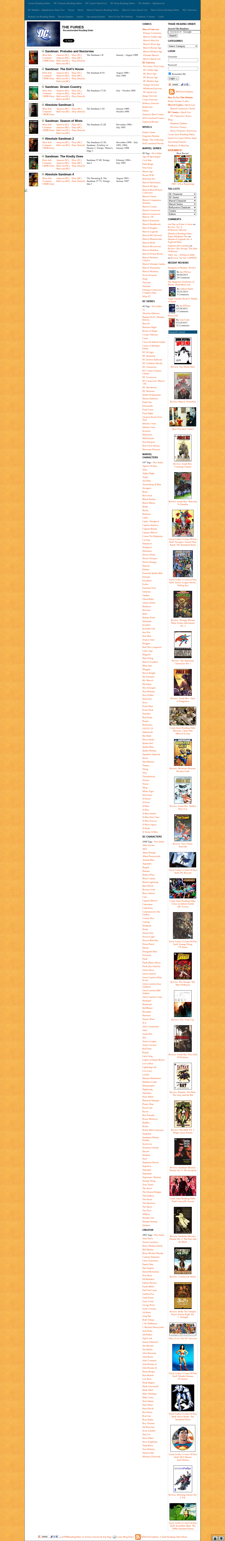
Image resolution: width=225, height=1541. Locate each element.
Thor (144, 772)
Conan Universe (150, 99)
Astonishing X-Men (151, 484)
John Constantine (150, 1026)
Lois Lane (147, 1071)
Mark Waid (147, 1390)
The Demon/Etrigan (151, 1192)
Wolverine (147, 795)
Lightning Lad (149, 1067)
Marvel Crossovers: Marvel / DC (151, 215)
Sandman (146, 1133)
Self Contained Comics (153, 118)
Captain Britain (149, 528)
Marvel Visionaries (151, 267)
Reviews (174, 127)
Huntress (146, 1015)
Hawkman (147, 1004)
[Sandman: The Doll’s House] (33, 81)
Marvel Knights (149, 228)
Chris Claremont (150, 1260)
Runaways (147, 724)
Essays (183, 127)
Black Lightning (150, 882)
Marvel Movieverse (151, 246)
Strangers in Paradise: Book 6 (182, 267)
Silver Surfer (148, 739)
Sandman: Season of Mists (63, 121)
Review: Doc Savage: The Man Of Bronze (183, 983)
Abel (144, 849)
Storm (145, 758)
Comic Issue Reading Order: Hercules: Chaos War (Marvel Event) (182, 731)
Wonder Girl (148, 1218)
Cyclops (146, 540)
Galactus (146, 591)
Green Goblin (148, 602)
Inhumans (147, 621)
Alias (144, 469)
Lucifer (145, 1074)
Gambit (145, 595)
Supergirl (146, 1169)
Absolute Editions (151, 313)
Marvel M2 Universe (152, 235)
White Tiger (148, 791)
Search (80, 16)
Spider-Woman (149, 750)
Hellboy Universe (150, 103)
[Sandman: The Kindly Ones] (33, 168)
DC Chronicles (149, 367)
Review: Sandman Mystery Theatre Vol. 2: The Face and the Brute (182, 1239)
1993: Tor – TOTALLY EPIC (181, 255)
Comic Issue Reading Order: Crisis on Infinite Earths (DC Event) (182, 904)
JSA (144, 1037)
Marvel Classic (149, 196)
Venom (145, 780)
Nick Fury (147, 699)
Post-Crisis (159, 66)
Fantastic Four (149, 588)
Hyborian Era (148, 178)
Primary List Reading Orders (41, 16)
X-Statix (146, 828)
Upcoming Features (96, 16)
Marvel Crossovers (151, 210)
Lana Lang (147, 1056)
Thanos (145, 765)
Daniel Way (147, 1264)
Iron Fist (146, 632)
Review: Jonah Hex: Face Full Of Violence (183, 1056)
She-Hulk (146, 735)
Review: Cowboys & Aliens (183, 1276)
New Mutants (148, 691)
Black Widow (148, 503)
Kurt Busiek (148, 1375)
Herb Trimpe (148, 1319)
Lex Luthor (147, 1063)
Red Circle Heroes (151, 445)
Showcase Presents (151, 449)
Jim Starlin (147, 1349)
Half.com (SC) (63, 60)
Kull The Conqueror (152, 647)
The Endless (148, 1195)
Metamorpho (148, 1085)
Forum (71, 10)
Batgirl (145, 867)
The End (146, 282)
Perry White (148, 1096)
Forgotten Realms (150, 136)
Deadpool (147, 547)
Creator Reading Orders (39, 3)
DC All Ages (148, 352)
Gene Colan (148, 1301)
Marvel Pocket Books (152, 253)
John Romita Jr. (149, 1364)
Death (145, 929)
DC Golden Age (150, 70)
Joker (144, 1030)
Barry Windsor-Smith (152, 1246)
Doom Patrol (148, 944)
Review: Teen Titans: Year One (183, 845)
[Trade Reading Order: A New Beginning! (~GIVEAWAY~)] (183, 181)
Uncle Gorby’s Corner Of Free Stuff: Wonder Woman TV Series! (183, 1376)
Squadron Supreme (151, 754)
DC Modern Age (151, 81)
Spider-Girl (147, 743)
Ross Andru (147, 1419)
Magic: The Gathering (152, 139)
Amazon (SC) (62, 55)
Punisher (146, 713)
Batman (146, 871)
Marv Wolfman (149, 1393)
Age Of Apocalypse (151, 156)
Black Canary (148, 878)
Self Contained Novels (153, 143)
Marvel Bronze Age (152, 47)
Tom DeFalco (148, 1449)
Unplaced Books (150, 121)
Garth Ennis (148, 1297)
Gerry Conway (149, 1308)
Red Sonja (147, 717)
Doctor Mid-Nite (150, 940)
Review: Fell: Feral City (182, 1019)
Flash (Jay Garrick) (151, 966)
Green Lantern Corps (152, 997)
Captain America (150, 525)
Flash (144, 959)
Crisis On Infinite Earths (153, 342)
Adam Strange (149, 852)
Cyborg (146, 922)
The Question (148, 1203)
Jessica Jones (148, 639)
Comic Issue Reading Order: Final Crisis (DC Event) (182, 1200)
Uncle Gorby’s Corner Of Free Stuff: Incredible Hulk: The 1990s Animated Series (183, 1526)
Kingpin (146, 643)
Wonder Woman (150, 1221)
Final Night (147, 413)
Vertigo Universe (151, 84)
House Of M (148, 175)
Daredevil (147, 543)
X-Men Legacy (149, 824)
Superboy (147, 1166)
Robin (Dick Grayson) (152, 1130)
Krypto (145, 1052)
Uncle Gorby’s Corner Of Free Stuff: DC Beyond (183, 871)
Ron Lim (146, 1416)
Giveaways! (175, 150)
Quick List (190, 105)
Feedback (172, 145)
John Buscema (149, 1353)
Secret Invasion (149, 275)
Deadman (146, 925)
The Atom (147, 1188)
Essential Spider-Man (152, 573)
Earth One (147, 402)
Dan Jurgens (148, 1268)
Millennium (148, 438)
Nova (144, 702)
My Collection (190, 10)
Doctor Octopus (149, 558)
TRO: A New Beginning (183, 184)
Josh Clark (184, 319)
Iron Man (146, 636)
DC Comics (173, 112)
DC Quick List (150, 92)
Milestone (147, 434)
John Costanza (149, 1360)
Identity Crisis (149, 423)
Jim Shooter (148, 1345)
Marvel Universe (150, 29)
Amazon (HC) (62, 58)
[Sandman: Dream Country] (33, 99)
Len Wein (147, 1379)
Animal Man (148, 860)
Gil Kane (146, 1312)
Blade (145, 506)
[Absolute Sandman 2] (33, 150)
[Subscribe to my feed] (171, 94)
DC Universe (148, 62)
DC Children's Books (152, 363)
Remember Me (178, 74)
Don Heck (147, 1275)
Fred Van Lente (149, 1290)
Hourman (146, 1011)
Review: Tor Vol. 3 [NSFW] (184, 258)
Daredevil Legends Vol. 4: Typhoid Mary (180, 240)
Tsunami (146, 286)
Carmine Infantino (151, 1257)
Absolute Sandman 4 (59, 174)
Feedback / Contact (145, 16)
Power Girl (147, 1107)
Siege (145, 278)
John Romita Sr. (149, 1368)
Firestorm (146, 955)
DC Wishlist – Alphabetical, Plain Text (46, 10)
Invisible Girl (148, 628)
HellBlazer (147, 1008)
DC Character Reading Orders (68, 3)
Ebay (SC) (76, 55)
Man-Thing (147, 658)
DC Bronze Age (150, 77)
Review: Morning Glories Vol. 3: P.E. (183, 1496)
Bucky (145, 510)
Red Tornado (148, 1115)
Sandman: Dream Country (63, 87)
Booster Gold (148, 889)
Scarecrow (147, 1144)
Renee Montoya (150, 1119)
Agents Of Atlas (149, 466)
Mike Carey (148, 1397)
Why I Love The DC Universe (183, 1338)
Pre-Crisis (147, 66)
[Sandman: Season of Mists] (33, 133)
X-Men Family (149, 813)
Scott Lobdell (148, 1430)
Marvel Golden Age (152, 36)
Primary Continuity (152, 33)
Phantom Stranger (150, 1100)
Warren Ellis (148, 1453)
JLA (144, 1022)
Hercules (146, 610)
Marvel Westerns (150, 271)
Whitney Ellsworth (151, 1456)
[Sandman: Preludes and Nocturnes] (33, 63)
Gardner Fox (148, 1294)
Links (161, 16)
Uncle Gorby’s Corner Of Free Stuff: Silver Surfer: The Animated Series (183, 1416)
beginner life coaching (178, 245)
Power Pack (147, 710)
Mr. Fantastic (148, 676)
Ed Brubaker (148, 1279)
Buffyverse (147, 107)
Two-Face (147, 1210)
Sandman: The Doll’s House (64, 69)
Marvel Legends (150, 231)
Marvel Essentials (150, 220)
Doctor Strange (149, 562)
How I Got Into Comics (183, 429)
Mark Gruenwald (150, 1386)
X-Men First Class (150, 817)
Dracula (146, 565)
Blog (170, 119)
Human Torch (148, 617)
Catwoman (147, 904)
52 (143, 309)
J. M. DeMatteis (149, 1323)
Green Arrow (148, 970)
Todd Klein (147, 1445)
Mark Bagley (148, 1382)
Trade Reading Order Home (174, 1537)
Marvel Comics (175, 105)
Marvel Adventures (151, 182)
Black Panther (149, 499)
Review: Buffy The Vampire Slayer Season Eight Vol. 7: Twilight (183, 1314)
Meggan (146, 669)
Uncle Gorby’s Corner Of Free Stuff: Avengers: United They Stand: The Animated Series (183, 542)
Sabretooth (147, 732)
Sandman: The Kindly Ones (64, 156)
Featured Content (177, 332)
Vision (145, 784)
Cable (145, 517)
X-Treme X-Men (150, 832)
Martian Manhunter (151, 1078)
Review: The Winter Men (183, 366)
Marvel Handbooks (151, 224)
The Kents (147, 1199)
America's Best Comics (153, 114)
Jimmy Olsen (148, 1019)
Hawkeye (146, 606)
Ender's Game (148, 132)
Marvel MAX (148, 242)
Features (181, 130)
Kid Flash (147, 1048)
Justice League (149, 1041)
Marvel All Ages (150, 186)
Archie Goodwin (150, 1242)
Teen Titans (147, 1184)
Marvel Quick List (151, 59)
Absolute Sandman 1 (59, 105)
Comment (47, 58)
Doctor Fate (147, 933)
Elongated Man (149, 951)
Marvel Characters (179, 108)
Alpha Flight (148, 473)
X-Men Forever (149, 821)
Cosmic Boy (148, 918)
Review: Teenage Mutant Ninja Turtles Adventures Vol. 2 (183, 623)
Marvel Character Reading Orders (103, 10)
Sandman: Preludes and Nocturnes (69, 51)
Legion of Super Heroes (153, 1059)
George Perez (148, 1305)
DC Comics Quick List (96, 3)
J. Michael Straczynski (153, 1327)
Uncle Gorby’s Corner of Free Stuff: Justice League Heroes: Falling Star (183, 582)
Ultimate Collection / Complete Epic (152, 291)
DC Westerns (148, 391)
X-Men (145, 809)
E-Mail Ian (184, 145)
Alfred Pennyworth (151, 856)
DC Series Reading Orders (122, 3)
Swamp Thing (149, 1181)
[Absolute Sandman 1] (33, 116)
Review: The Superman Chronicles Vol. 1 (183, 662)
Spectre (145, 1151)
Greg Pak (146, 1316)
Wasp (144, 787)
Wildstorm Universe (152, 88)
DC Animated (148, 356)
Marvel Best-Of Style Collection (152, 191)
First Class (147, 167)
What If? (146, 296)
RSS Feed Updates (184, 91)
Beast (145, 491)
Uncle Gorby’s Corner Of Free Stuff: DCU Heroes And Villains (183, 1457)
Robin (145, 1126)
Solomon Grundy (150, 1147)
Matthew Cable (149, 1082)
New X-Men (148, 695)
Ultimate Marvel (151, 55)
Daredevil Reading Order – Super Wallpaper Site (180, 235)
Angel (145, 477)
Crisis (145, 338)
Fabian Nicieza (149, 1282)
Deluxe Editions (150, 398)
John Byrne (147, 1356)
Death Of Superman (151, 394)
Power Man (147, 706)
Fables (145, 110)
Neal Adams (148, 1401)
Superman (147, 1173)
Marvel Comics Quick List (134, 10)
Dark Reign (147, 164)
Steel (144, 1158)
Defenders (147, 551)
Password (172, 65)
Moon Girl (173, 315)
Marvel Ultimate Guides (153, 264)
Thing (145, 769)
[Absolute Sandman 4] (33, 185)
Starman (146, 1155)
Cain (144, 897)
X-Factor (146, 798)
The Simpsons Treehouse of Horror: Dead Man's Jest (181, 283)
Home (80, 10)
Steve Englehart (150, 1441)
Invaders (146, 625)
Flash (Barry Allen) (151, 962)
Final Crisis (147, 409)
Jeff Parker (147, 1334)
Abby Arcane (148, 845)
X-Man (145, 806)
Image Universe (149, 96)
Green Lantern (149, 973)
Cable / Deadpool (150, 521)
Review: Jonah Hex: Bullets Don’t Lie (183, 807)
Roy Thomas (148, 1423)
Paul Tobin (147, 1405)
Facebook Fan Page (102, 1537)
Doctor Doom (148, 554)
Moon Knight (148, 673)
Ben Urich (147, 495)
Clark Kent (147, 908)
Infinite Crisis (148, 427)
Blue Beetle (148, 885)
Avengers (146, 488)
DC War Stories (149, 387)
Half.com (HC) (63, 63)
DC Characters (177, 116)
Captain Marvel (149, 532)
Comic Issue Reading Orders (181, 134)
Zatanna (146, 1225)
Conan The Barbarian (152, 536)
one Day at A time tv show (180, 224)
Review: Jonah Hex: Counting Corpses (182, 465)
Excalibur (147, 580)
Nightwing (147, 1089)
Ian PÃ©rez (185, 272)
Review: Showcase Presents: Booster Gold (182, 770)
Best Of (145, 323)
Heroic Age (147, 171)
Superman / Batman (151, 1177)
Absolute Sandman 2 (59, 138)
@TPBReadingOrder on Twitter (76, 1537)
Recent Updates (65, 16)
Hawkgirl (146, 1000)
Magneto (146, 654)
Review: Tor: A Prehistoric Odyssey (177, 228)
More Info (47, 55)
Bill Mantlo (148, 1249)
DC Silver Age (150, 73)
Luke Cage (147, 650)
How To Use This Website (121, 16)
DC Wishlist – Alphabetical (152, 3)
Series (192, 108)
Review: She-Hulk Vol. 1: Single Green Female (183, 1131)
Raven (145, 1111)
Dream (145, 947)
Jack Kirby (147, 1331)
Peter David (147, 1408)
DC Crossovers (149, 377)
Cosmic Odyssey (150, 334)
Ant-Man (146, 480)
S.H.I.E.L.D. (147, 728)
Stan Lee (146, 1434)
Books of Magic (150, 331)
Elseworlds (147, 406)
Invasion (146, 431)
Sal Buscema (148, 1427)
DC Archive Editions (152, 359)
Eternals (146, 577)
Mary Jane (147, 665)
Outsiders (146, 1093)
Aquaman (147, 863)
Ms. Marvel (147, 680)
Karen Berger (148, 1371)
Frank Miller (148, 1286)
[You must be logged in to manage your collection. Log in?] (43, 51)
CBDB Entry (48, 60)
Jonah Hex (147, 1034)
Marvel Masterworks (152, 239)
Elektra (145, 569)
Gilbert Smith (186, 288)
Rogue (145, 721)
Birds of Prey (148, 874)
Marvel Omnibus (150, 250)
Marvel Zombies (150, 662)
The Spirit (147, 1206)
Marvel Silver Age (151, 44)
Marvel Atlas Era (151, 40)
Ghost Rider (148, 599)
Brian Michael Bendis (152, 1253)
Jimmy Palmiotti (150, 1342)
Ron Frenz (147, 1412)
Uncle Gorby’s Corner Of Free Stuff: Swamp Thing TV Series (183, 944)
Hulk (144, 613)
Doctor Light (148, 936)
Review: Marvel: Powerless (183, 401)
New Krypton (148, 442)
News (172, 130)
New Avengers (149, 687)
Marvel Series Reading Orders (165, 10)
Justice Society (149, 1045)
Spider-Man (148, 747)
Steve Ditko (148, 1438)
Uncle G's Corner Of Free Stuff (182, 138)
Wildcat (146, 1214)
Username (172, 56)
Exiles (145, 584)
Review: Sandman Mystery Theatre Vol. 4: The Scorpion (183, 1169)
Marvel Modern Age (152, 51)
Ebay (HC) (77, 58)
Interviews (192, 130)
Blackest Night (149, 327)
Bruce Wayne (148, 893)
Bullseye (146, 514)
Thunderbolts (148, 776)
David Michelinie (150, 1271)
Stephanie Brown (150, 1162)
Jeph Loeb (147, 1338)
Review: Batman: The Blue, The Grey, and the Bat (183, 1093)
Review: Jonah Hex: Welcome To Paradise (183, 503)
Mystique (147, 684)
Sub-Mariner (148, 761)
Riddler (146, 1122)
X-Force (146, 802)
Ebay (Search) (78, 60)
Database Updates (178, 123)
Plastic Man (148, 1104)
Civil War (147, 160)
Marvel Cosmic (149, 206)
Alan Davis (147, 1238)
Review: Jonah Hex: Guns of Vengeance (183, 699)
